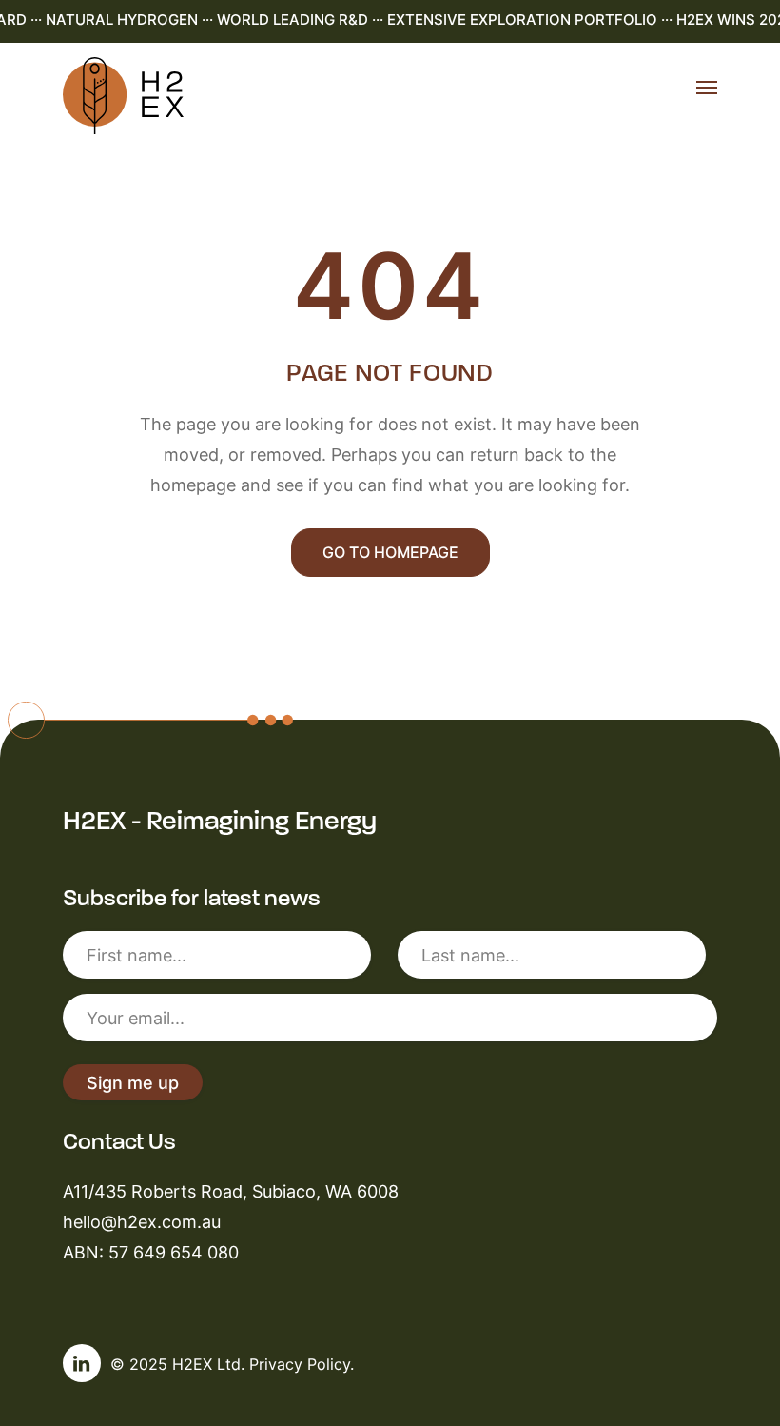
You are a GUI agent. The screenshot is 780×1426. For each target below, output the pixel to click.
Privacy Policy (299, 1364)
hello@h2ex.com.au (142, 1221)
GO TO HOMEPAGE (390, 552)
